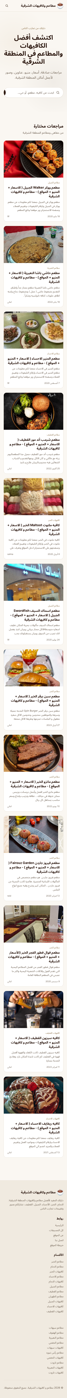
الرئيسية (59, 1225)
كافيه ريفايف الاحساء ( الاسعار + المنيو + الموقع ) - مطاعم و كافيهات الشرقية (35, 1128)
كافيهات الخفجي (55, 1357)
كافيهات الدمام (56, 1281)
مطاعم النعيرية (53, 268)
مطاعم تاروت (56, 1362)
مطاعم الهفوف (56, 1332)
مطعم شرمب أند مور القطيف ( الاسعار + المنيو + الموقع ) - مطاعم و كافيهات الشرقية (34, 444)
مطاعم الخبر (54, 691)
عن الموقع (58, 1235)
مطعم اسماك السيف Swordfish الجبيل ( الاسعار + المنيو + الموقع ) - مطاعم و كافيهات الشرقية (35, 615)
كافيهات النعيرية (55, 1367)
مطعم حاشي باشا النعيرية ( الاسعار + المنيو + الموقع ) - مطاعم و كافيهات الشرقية (34, 277)
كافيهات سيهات (55, 1347)
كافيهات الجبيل (55, 1301)
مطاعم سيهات (56, 1327)
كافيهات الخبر (54, 520)
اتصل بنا (59, 1240)
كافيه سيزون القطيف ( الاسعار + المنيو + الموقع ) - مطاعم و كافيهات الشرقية (35, 1042)
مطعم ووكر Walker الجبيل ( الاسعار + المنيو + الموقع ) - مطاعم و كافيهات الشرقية (34, 192)
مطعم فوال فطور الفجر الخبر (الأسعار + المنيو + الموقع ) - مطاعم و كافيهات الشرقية (34, 957)
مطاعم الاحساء (53, 353)
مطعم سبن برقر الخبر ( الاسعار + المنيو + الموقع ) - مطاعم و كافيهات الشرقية (35, 700)
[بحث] (7, 5)
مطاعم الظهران (56, 1296)
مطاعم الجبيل (54, 182)
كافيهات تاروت (56, 1372)
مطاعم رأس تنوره (54, 1352)
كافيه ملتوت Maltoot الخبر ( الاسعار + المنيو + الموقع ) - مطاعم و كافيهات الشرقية (33, 529)
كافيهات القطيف (53, 1033)
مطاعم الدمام (57, 1266)
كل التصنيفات (56, 1230)
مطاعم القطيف (53, 434)
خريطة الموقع (56, 1245)
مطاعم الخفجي (56, 1342)
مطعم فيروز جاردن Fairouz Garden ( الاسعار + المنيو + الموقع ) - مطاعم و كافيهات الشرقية (34, 867)
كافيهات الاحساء (53, 1118)
